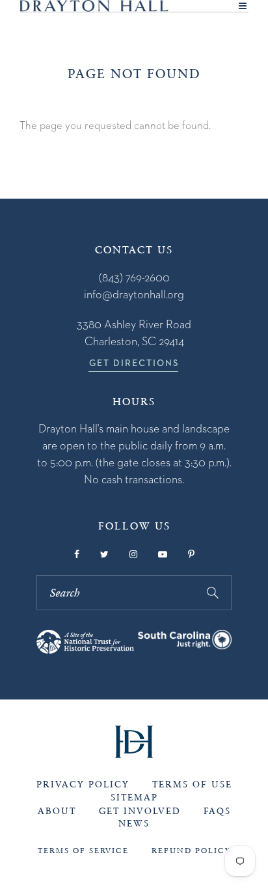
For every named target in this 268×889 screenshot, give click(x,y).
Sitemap (134, 797)
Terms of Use (192, 784)
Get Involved (140, 811)
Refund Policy (191, 850)
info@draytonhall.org (134, 294)
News (134, 823)
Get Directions (134, 363)
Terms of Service (83, 850)
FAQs (217, 811)
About (57, 811)
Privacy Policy (82, 784)
